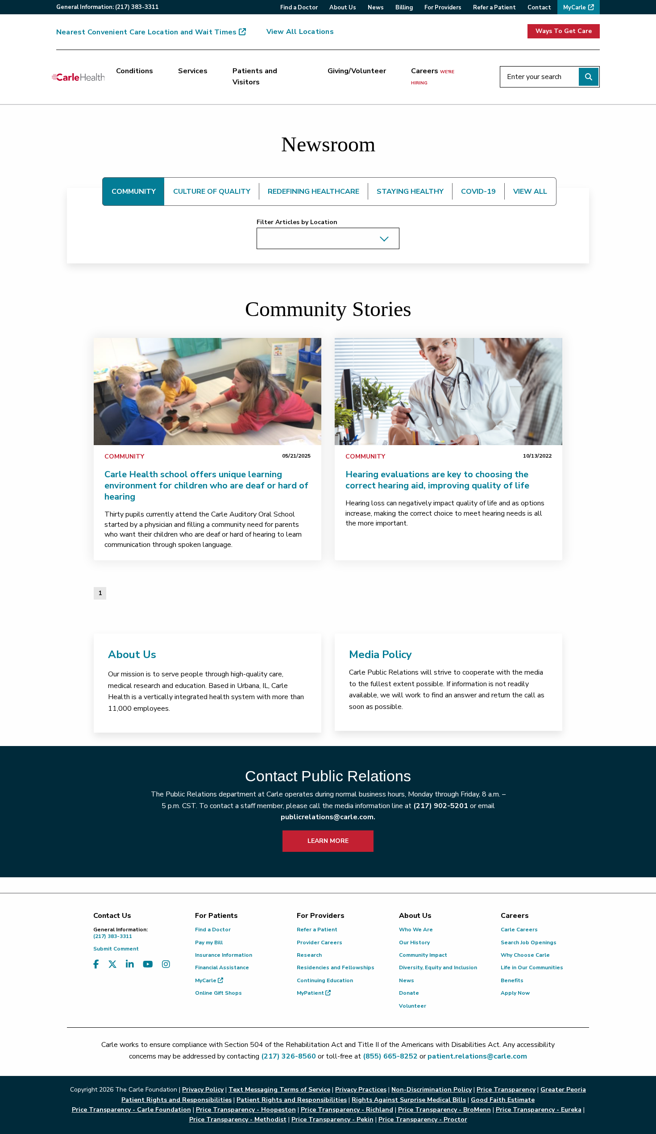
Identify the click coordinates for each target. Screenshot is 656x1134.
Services (193, 71)
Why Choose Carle (525, 955)
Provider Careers (319, 942)
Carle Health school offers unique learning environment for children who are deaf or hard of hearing (206, 485)
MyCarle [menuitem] (574, 8)
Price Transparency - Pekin (332, 1119)
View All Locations (300, 32)
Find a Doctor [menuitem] (299, 8)
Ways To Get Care (564, 31)
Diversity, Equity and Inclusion (438, 967)
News (406, 980)
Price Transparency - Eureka (538, 1109)
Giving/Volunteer (357, 71)
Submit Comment (116, 948)
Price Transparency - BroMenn (444, 1109)
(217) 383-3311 (120, 932)
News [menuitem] (376, 8)
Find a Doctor (213, 929)
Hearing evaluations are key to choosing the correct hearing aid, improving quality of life (437, 480)
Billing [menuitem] (404, 8)
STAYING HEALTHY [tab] (410, 191)
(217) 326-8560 (288, 1056)
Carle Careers (519, 929)
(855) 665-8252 (390, 1056)
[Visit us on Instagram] (166, 965)
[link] (207, 391)
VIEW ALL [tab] (530, 191)
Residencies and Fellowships (335, 967)
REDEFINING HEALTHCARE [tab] (313, 191)
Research (309, 955)
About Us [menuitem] (342, 8)
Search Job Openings (528, 942)
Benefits (512, 980)
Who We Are (416, 929)
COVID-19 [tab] (478, 191)
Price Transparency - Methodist (237, 1119)
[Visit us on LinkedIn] (130, 965)
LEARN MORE (328, 841)
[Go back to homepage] (78, 77)
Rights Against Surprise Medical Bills (409, 1100)
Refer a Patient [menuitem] (494, 8)
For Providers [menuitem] (442, 8)
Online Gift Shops (218, 992)
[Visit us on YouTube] (148, 965)
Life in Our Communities (532, 967)
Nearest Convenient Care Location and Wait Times (146, 32)
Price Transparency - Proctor (422, 1119)
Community (124, 456)
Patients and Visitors (255, 77)
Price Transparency (506, 1089)
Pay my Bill (209, 942)
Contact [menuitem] (539, 8)
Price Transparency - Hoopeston (246, 1109)
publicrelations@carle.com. (328, 817)
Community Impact (423, 955)
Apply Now (515, 992)
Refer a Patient (317, 929)
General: (107, 7)
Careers (432, 76)
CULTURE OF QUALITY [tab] (211, 191)
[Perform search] (588, 77)
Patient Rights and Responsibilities (292, 1100)
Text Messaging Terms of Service (279, 1089)
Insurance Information (223, 955)
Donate (409, 992)
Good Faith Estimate (503, 1100)
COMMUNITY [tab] (134, 191)
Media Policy (380, 654)
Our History (414, 942)
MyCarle (206, 980)
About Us (132, 654)
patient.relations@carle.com (477, 1056)
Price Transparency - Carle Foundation (131, 1109)
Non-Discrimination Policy (431, 1089)
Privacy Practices (360, 1089)
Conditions (134, 71)
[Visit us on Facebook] (96, 965)
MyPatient (311, 992)
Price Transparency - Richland (347, 1109)
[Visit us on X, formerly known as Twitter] (112, 965)
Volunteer (412, 1005)
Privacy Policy (203, 1089)
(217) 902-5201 (440, 806)
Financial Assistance (222, 967)
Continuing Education (325, 980)
